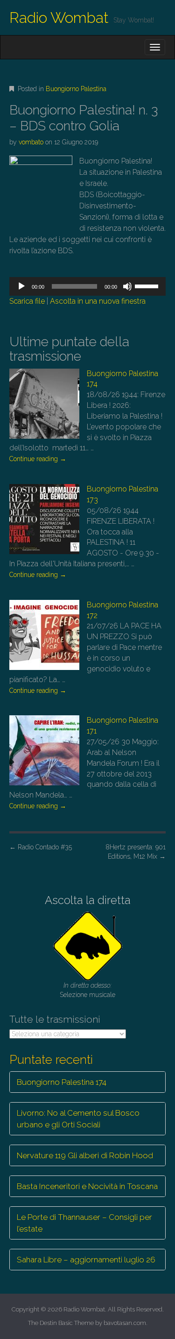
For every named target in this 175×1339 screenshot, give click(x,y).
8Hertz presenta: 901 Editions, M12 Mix (135, 851)
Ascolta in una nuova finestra (98, 301)
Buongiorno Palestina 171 (122, 725)
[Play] (21, 286)
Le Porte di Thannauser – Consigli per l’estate (84, 1222)
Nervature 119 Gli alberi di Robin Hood (85, 1155)
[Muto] (127, 286)
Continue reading (37, 459)
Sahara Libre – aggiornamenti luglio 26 (86, 1259)
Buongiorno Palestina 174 (122, 379)
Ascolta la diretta (88, 900)
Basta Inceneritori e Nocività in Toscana (87, 1186)
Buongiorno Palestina (76, 89)
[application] (87, 286)
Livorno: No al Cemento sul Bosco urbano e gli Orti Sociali (78, 1118)
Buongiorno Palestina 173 (122, 494)
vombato (31, 142)
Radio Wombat (59, 17)
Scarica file (27, 301)
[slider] (148, 285)
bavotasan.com (125, 1322)
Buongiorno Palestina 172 (122, 610)
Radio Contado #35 (40, 847)
